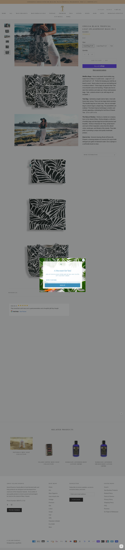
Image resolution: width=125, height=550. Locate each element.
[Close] (83, 260)
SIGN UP (62, 285)
